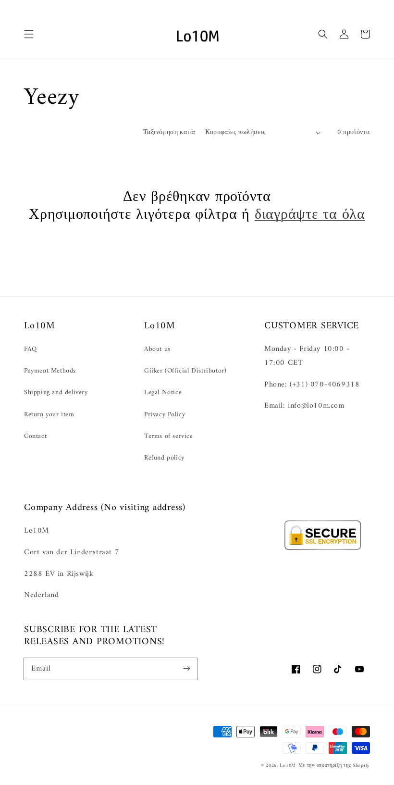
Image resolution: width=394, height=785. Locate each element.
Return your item (49, 415)
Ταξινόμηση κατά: (169, 132)
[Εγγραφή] (186, 668)
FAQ (30, 349)
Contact (35, 436)
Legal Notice (163, 392)
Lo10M (288, 765)
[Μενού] (28, 34)
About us (157, 349)
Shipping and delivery (56, 392)
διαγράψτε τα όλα (310, 215)
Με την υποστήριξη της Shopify (334, 765)
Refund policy (164, 458)
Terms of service (168, 436)
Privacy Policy (164, 415)
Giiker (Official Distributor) (185, 371)
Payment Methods (50, 371)
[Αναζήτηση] (322, 34)
